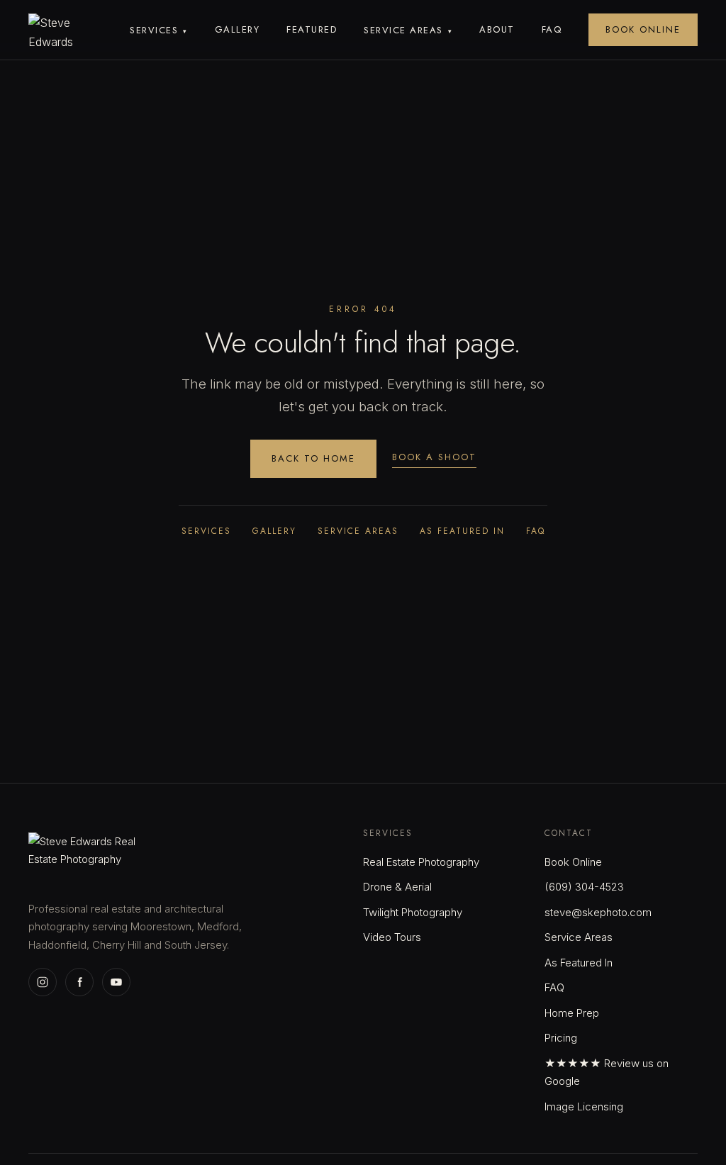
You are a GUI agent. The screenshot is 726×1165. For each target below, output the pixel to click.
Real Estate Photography (421, 862)
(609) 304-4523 (584, 886)
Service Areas (408, 30)
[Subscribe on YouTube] (116, 982)
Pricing (560, 1037)
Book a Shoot (434, 457)
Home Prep (571, 1013)
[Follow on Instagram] (42, 982)
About (497, 29)
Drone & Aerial (397, 886)
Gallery (237, 29)
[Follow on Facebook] (79, 982)
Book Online (643, 29)
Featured (311, 29)
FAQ (552, 29)
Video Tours (392, 937)
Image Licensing (583, 1106)
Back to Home (313, 458)
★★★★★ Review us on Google (606, 1072)
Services (159, 30)
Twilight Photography (412, 912)
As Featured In (462, 531)
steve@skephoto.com (598, 912)
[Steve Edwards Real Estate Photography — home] (61, 29)
